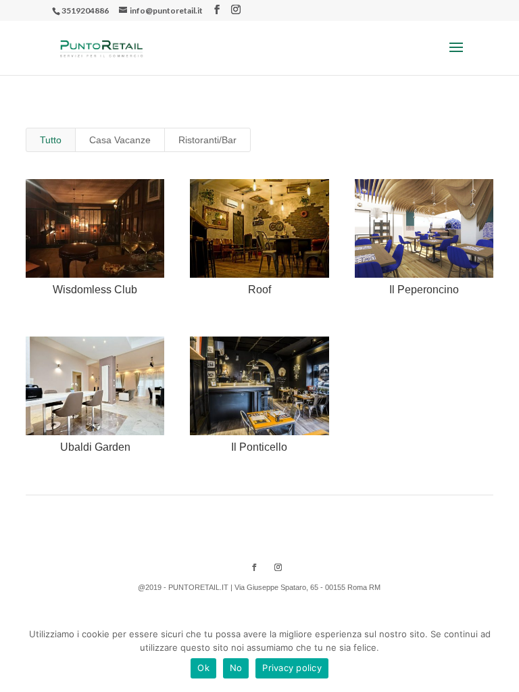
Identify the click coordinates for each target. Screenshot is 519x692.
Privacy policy (292, 667)
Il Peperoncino (424, 289)
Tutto (50, 139)
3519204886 (85, 10)
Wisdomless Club (95, 289)
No (236, 667)
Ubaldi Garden (95, 447)
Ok (203, 667)
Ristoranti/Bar (207, 139)
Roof (259, 289)
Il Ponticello (259, 447)
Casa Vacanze (120, 139)
